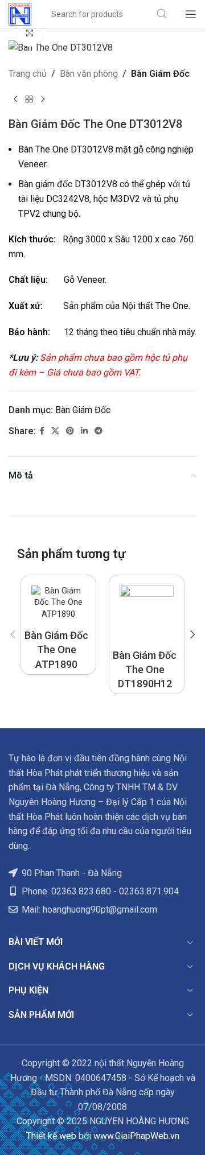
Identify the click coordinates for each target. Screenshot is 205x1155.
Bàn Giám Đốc (160, 73)
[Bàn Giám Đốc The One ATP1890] (58, 602)
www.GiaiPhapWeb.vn (136, 1136)
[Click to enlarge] (30, 34)
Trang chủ (28, 73)
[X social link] (55, 431)
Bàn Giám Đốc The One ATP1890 (56, 649)
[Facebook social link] (42, 431)
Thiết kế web (51, 1136)
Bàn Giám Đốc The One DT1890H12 (145, 669)
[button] (12, 634)
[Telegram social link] (98, 431)
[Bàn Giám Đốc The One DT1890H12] (147, 612)
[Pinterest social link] (70, 431)
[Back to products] (29, 99)
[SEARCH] (162, 14)
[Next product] (43, 99)
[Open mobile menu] (190, 14)
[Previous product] (15, 99)
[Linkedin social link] (84, 431)
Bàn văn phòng (89, 73)
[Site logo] (20, 13)
